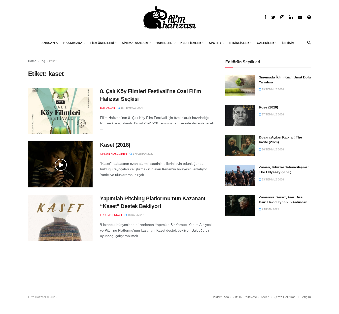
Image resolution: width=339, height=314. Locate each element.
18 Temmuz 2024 (131, 107)
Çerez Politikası (285, 297)
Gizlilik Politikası (245, 297)
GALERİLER (265, 43)
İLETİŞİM (288, 43)
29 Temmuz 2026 (272, 89)
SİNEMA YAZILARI (135, 43)
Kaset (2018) (115, 145)
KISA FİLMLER (190, 43)
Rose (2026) (268, 107)
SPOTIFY (215, 43)
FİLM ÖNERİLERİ (102, 43)
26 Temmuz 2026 (272, 149)
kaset (52, 61)
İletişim (306, 297)
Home (32, 61)
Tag (42, 61)
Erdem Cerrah (111, 214)
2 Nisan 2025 (270, 209)
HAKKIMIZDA (72, 43)
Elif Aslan (107, 107)
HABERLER (164, 43)
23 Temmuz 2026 (272, 179)
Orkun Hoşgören (113, 153)
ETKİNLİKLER (239, 43)
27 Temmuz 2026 (272, 114)
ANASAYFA (49, 43)
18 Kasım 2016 (136, 214)
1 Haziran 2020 (142, 153)
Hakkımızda (220, 297)
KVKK (265, 297)
